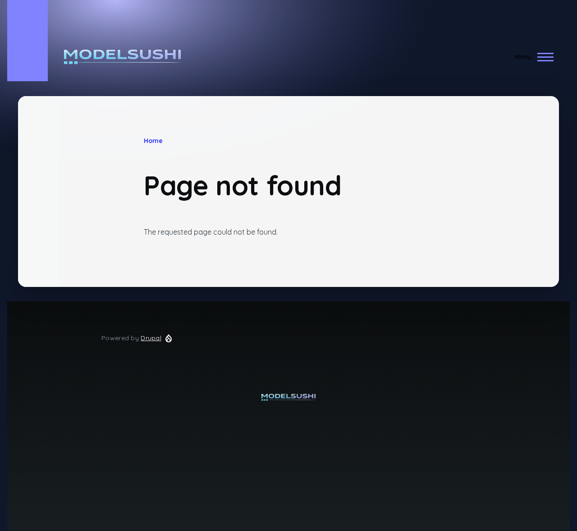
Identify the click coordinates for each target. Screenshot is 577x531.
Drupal (151, 338)
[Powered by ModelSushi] (288, 397)
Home (153, 141)
